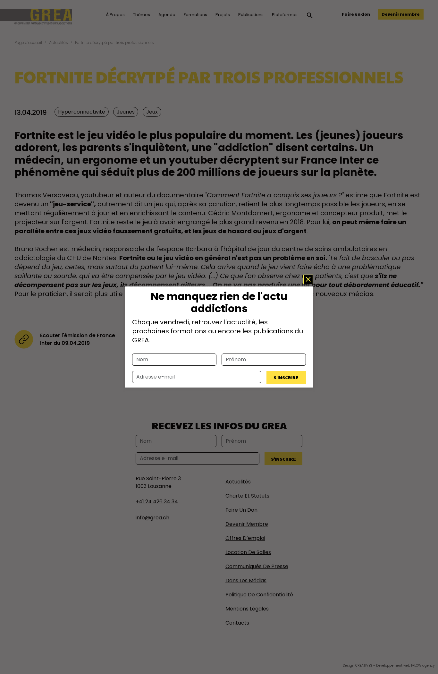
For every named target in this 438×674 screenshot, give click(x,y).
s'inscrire (286, 377)
